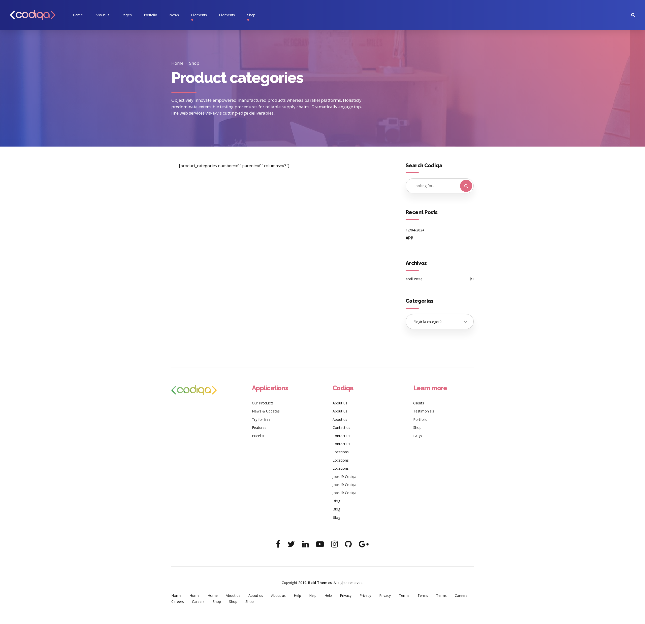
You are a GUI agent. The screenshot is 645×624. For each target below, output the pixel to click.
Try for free (261, 419)
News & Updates (266, 411)
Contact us (341, 427)
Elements (199, 15)
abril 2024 (414, 279)
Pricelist (258, 435)
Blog (336, 501)
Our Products (263, 403)
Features (259, 427)
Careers (461, 595)
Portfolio (150, 15)
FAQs (417, 435)
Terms (404, 595)
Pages (127, 15)
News (174, 15)
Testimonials (423, 411)
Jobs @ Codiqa (344, 476)
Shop (251, 15)
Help (297, 595)
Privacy (345, 595)
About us (102, 15)
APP (409, 238)
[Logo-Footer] (194, 390)
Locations (341, 451)
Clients (418, 403)
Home (78, 15)
